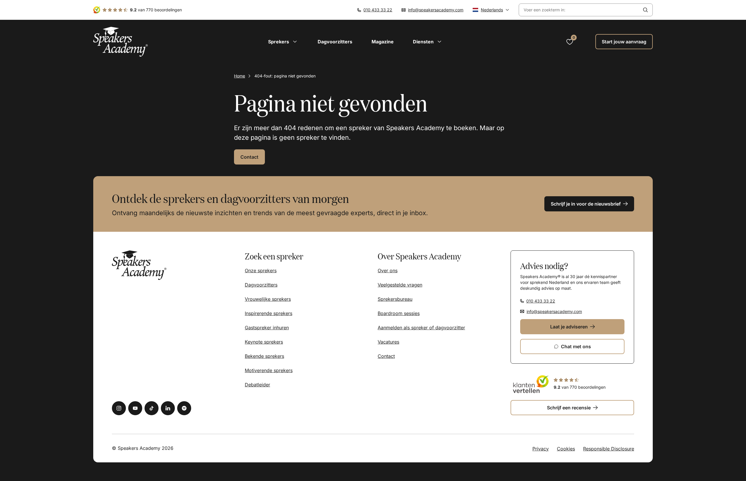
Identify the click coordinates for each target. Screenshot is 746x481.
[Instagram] (119, 408)
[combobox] (578, 10)
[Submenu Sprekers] (294, 41)
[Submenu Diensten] (439, 41)
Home (239, 75)
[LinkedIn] (168, 408)
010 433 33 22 (377, 9)
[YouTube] (135, 408)
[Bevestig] (645, 10)
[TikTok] (152, 408)
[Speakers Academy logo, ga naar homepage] (120, 42)
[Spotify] (184, 408)
